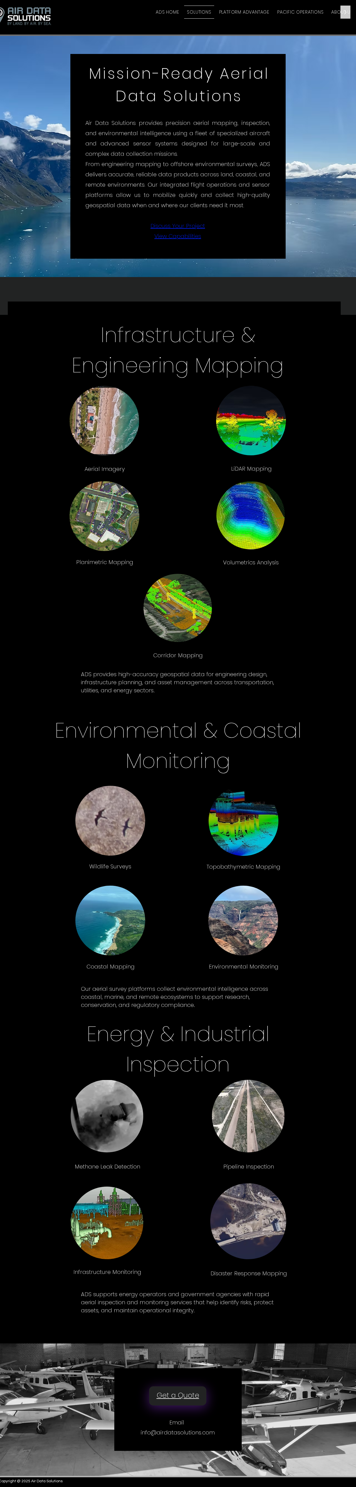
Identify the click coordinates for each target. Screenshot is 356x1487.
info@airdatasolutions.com (178, 1432)
